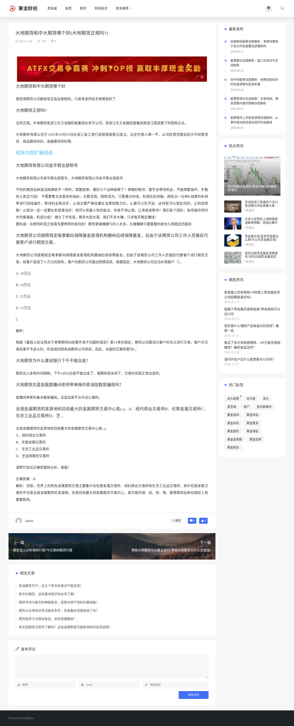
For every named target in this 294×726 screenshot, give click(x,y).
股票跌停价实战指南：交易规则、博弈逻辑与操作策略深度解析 (254, 101)
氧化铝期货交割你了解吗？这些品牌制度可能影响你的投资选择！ (65, 627)
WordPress (28, 718)
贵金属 (52, 8)
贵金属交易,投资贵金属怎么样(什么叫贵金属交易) (261, 238)
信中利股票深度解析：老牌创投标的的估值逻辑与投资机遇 (254, 82)
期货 (83, 8)
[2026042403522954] (112, 69)
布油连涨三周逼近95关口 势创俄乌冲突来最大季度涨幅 (261, 205)
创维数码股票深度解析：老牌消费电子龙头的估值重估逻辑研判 (254, 44)
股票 (68, 8)
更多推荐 (122, 8)
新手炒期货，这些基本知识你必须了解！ (48, 594)
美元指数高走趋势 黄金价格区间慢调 (252, 186)
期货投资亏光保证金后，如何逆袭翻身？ (48, 619)
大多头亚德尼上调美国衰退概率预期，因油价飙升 (261, 220)
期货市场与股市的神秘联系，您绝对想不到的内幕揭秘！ (59, 602)
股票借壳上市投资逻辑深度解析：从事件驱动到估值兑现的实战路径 (254, 120)
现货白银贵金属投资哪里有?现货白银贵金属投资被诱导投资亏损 (262, 256)
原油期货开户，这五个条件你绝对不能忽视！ (51, 586)
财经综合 (101, 8)
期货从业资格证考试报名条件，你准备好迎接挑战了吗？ (59, 610)
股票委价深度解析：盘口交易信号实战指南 (254, 63)
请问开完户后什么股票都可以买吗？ (250, 359)
